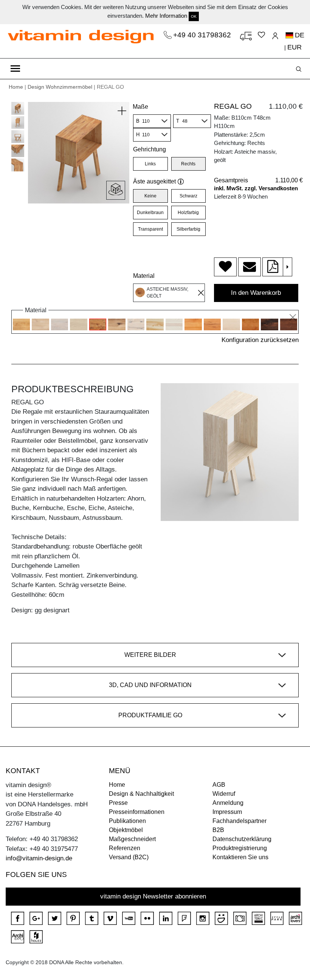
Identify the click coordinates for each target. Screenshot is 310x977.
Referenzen (124, 848)
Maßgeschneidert (132, 839)
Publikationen (127, 821)
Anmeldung (227, 803)
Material (144, 276)
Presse (118, 803)
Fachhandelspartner (239, 821)
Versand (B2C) (129, 857)
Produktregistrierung (239, 848)
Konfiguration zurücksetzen (260, 340)
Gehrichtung (149, 149)
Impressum (227, 812)
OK (194, 16)
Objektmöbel (126, 830)
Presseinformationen (136, 812)
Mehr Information (166, 15)
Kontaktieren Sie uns (240, 857)
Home (16, 87)
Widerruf (223, 794)
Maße (140, 106)
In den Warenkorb (256, 292)
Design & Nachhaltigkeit (141, 794)
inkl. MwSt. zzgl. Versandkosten (256, 188)
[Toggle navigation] (15, 68)
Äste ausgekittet (154, 181)
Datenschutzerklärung (241, 839)
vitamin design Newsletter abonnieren (153, 896)
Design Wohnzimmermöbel (60, 87)
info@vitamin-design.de (39, 858)
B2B (218, 830)
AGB (218, 784)
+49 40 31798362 (203, 35)
